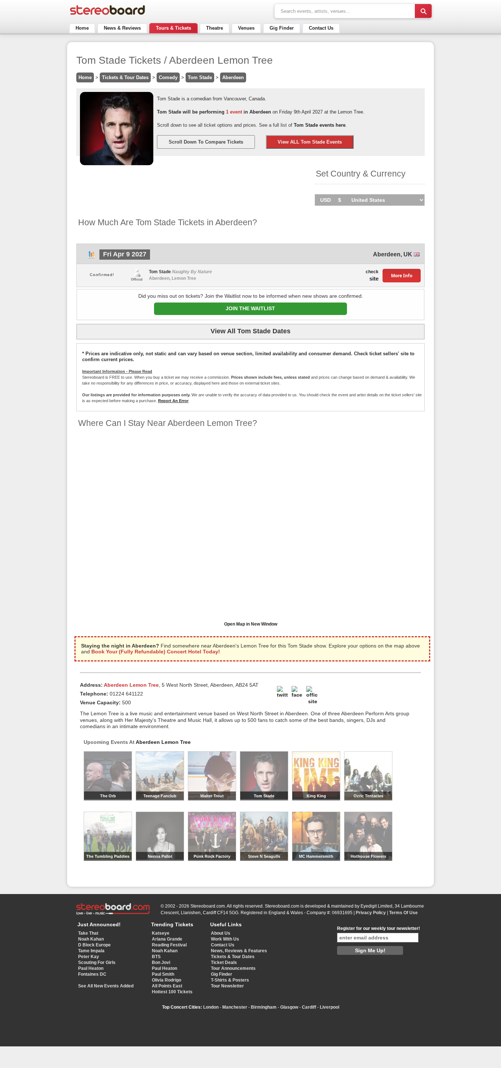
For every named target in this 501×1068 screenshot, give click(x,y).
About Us (220, 933)
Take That (88, 933)
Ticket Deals (224, 962)
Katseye (160, 933)
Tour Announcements (233, 968)
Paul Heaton (90, 968)
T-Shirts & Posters (230, 980)
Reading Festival (169, 945)
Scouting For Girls (97, 962)
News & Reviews (122, 28)
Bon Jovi (161, 962)
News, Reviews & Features (239, 951)
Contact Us (321, 28)
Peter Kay (88, 956)
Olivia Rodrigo (166, 980)
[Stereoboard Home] (107, 15)
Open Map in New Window (250, 624)
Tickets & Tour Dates (125, 77)
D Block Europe (94, 945)
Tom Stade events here (319, 125)
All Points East (167, 986)
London (211, 1007)
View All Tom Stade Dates (250, 331)
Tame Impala (91, 951)
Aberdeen (233, 77)
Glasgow (289, 1007)
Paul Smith (163, 974)
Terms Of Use (403, 913)
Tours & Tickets (173, 28)
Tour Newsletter (227, 986)
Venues (246, 28)
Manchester (234, 1007)
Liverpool (329, 1007)
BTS (156, 956)
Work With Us (225, 939)
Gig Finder (282, 28)
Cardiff (309, 1007)
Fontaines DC (92, 974)
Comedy (168, 77)
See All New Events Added (106, 986)
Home (82, 28)
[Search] (423, 11)
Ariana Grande (167, 939)
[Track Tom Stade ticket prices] (91, 256)
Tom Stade (200, 77)
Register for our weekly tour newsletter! (378, 928)
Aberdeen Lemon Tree (163, 742)
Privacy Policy (371, 913)
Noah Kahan (91, 939)
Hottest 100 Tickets (172, 992)
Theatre (214, 28)
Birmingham (264, 1007)
